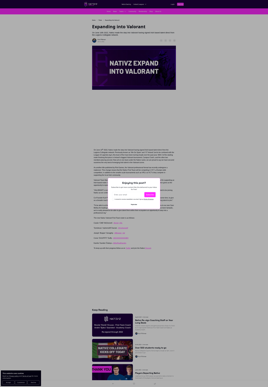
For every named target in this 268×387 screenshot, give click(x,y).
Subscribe (150, 195)
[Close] (157, 181)
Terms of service (148, 199)
